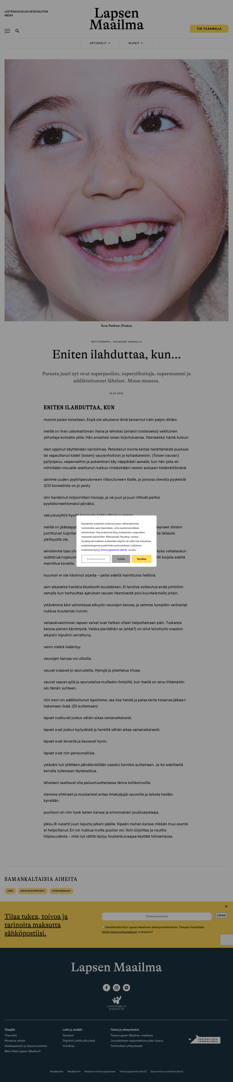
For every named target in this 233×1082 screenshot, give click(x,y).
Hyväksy (141, 559)
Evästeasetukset (96, 559)
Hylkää (121, 559)
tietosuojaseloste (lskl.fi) (113, 550)
